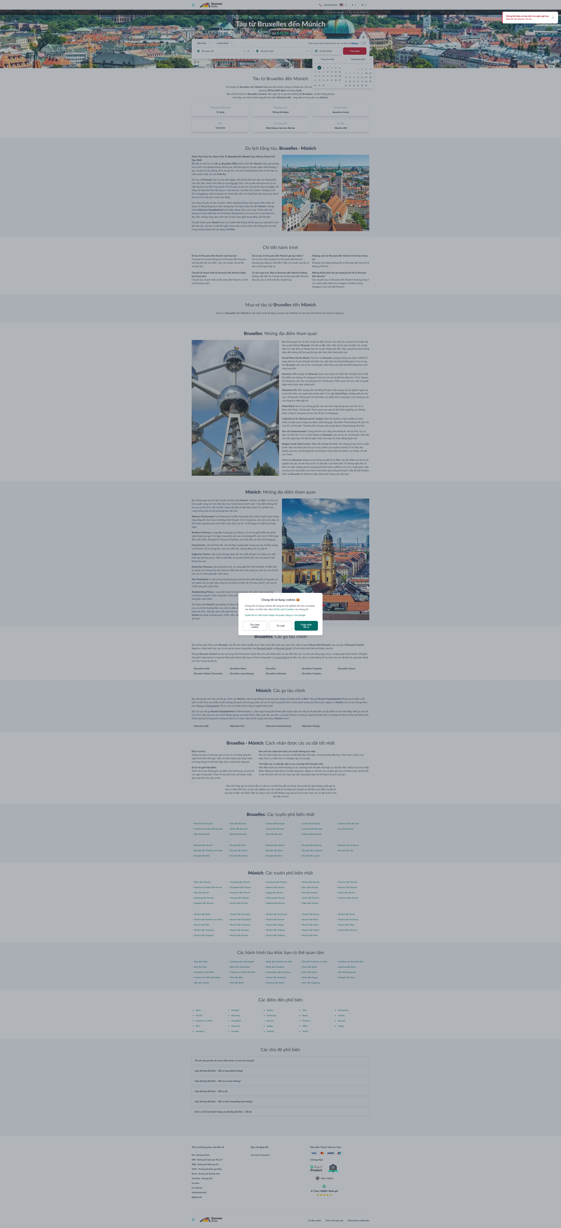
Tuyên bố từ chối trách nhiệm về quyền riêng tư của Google (275, 615)
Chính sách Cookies (284, 609)
